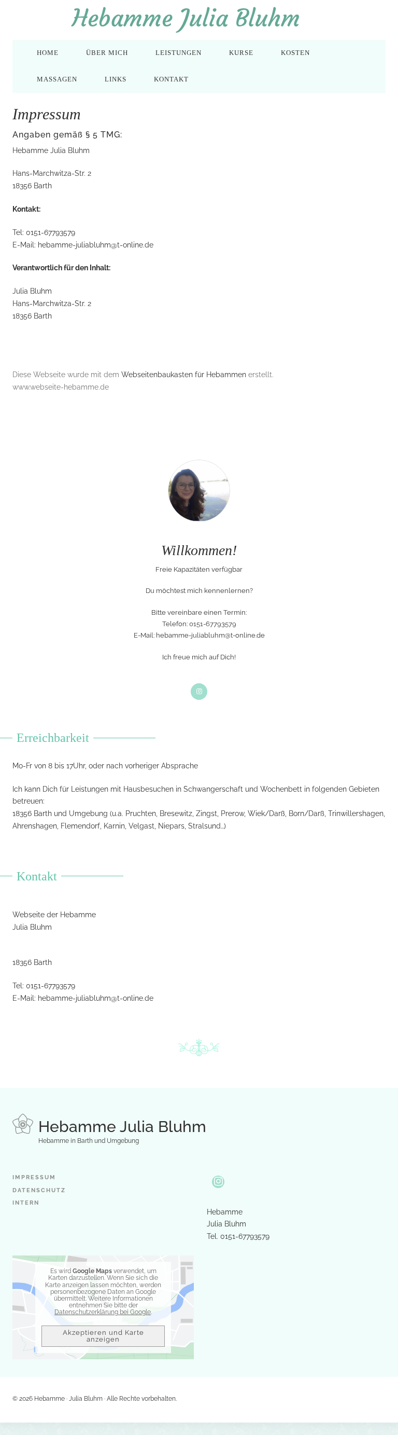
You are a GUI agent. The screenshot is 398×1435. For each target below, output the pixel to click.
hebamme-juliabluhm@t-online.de (95, 245)
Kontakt (171, 79)
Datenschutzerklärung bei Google (102, 1312)
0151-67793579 (50, 986)
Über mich (107, 53)
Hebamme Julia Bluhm (186, 18)
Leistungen (178, 53)
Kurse (241, 53)
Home (48, 53)
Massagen (57, 79)
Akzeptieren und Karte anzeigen (103, 1336)
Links (115, 79)
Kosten (295, 53)
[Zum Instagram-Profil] (218, 1182)
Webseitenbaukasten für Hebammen (183, 374)
